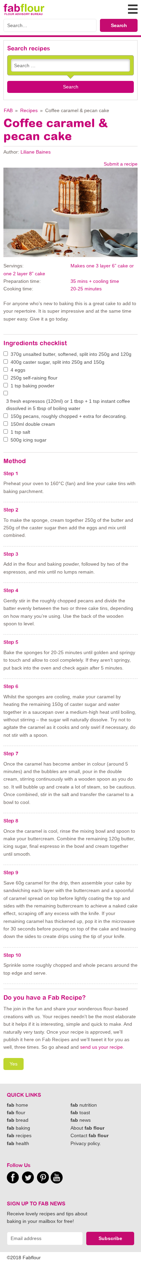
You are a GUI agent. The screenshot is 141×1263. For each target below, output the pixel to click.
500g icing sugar (29, 440)
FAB (8, 110)
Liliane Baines (36, 152)
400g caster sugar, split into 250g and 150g (57, 362)
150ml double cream (33, 424)
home (17, 1105)
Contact (89, 1135)
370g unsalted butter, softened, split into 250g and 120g (71, 354)
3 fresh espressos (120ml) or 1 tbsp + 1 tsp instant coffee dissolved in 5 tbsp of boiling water (68, 404)
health (18, 1143)
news (80, 1120)
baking (18, 1128)
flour (16, 1112)
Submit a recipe (121, 164)
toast (80, 1112)
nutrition (83, 1105)
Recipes (29, 110)
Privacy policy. (85, 1143)
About (87, 1128)
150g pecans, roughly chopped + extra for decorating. (69, 416)
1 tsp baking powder (32, 385)
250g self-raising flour (34, 378)
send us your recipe (101, 1047)
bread (17, 1120)
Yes (13, 1064)
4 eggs (18, 370)
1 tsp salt (20, 432)
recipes (19, 1135)
